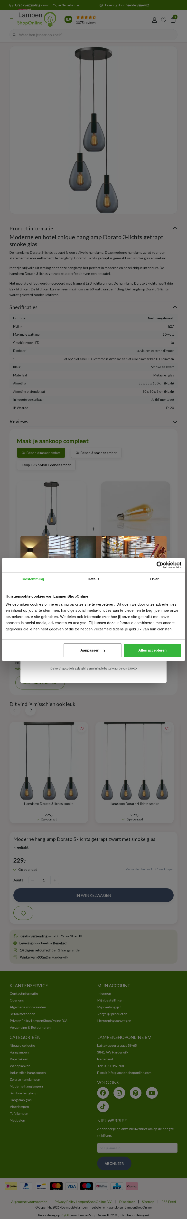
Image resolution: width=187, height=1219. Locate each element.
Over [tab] (154, 579)
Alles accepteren (152, 650)
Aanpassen (89, 650)
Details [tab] (94, 579)
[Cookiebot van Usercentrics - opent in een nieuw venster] (160, 565)
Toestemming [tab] (32, 579)
